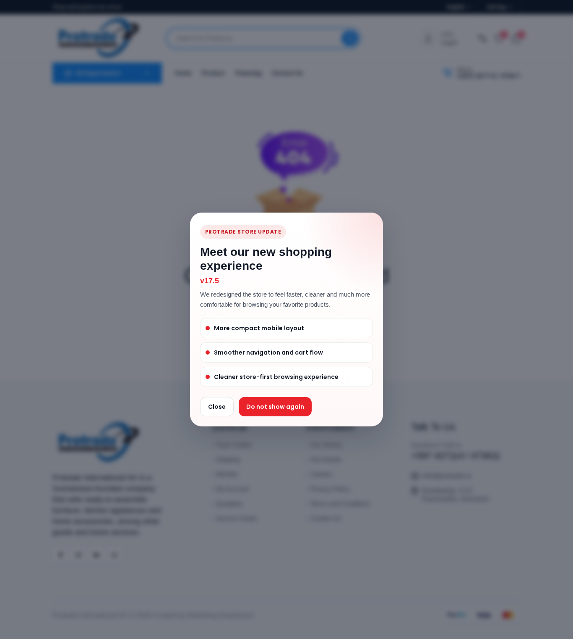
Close (217, 406)
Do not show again (275, 406)
